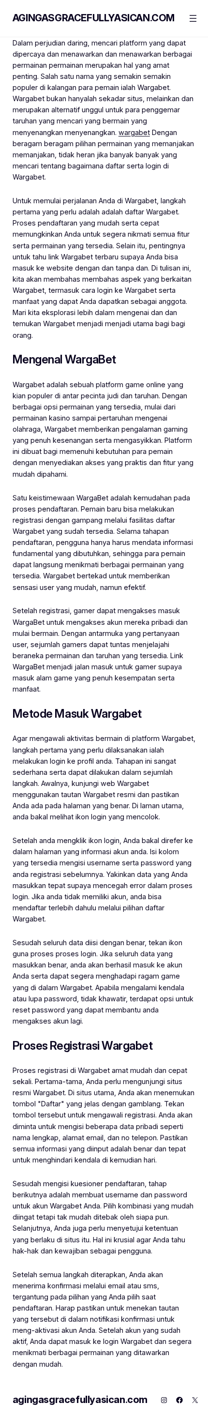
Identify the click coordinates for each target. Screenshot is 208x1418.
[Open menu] (193, 18)
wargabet (134, 132)
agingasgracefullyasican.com (94, 18)
